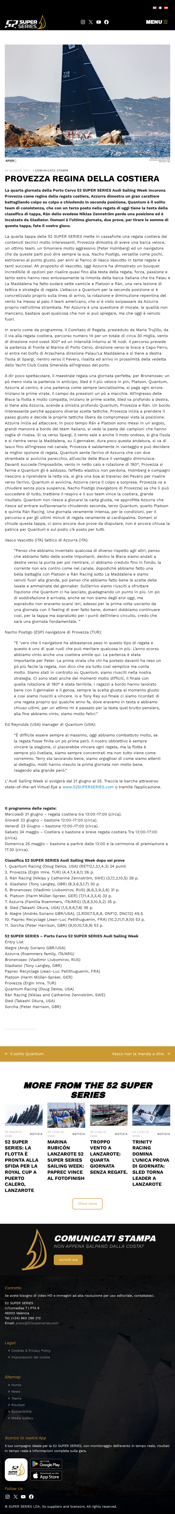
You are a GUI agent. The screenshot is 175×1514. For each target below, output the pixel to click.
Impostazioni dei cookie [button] (30, 1357)
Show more (87, 1203)
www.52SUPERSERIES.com (88, 787)
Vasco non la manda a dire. (138, 1053)
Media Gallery (22, 1418)
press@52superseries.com (37, 1323)
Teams (16, 1398)
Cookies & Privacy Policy (31, 1351)
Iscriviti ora (68, 1260)
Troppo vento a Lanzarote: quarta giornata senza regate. (109, 1157)
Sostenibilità (21, 1411)
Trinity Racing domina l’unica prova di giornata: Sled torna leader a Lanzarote (150, 1163)
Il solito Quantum (27, 1053)
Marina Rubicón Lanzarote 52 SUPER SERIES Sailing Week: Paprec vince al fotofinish (66, 1160)
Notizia (36, 1134)
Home (16, 1385)
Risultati (18, 1405)
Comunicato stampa (52, 170)
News (15, 1391)
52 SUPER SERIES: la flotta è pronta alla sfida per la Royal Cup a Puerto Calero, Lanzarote (21, 1166)
